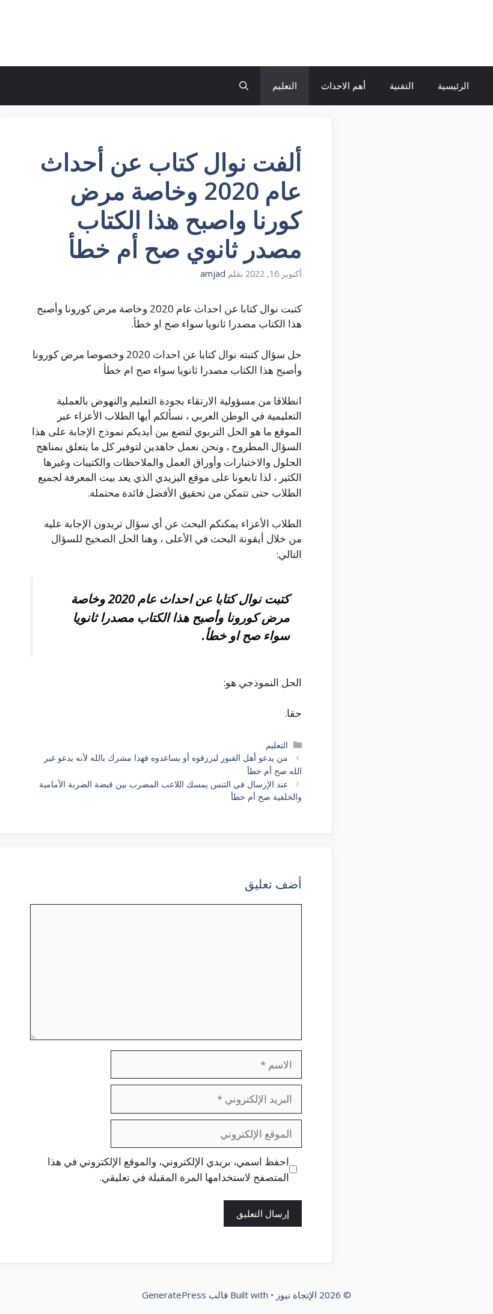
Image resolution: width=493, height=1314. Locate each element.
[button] (243, 85)
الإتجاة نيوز (435, 33)
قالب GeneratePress (185, 1295)
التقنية (402, 85)
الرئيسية (453, 85)
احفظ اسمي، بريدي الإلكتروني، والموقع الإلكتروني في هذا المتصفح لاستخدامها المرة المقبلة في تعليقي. (168, 1169)
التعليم (284, 85)
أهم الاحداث (343, 85)
